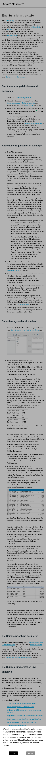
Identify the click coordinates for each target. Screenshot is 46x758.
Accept (30, 753)
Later (13, 753)
